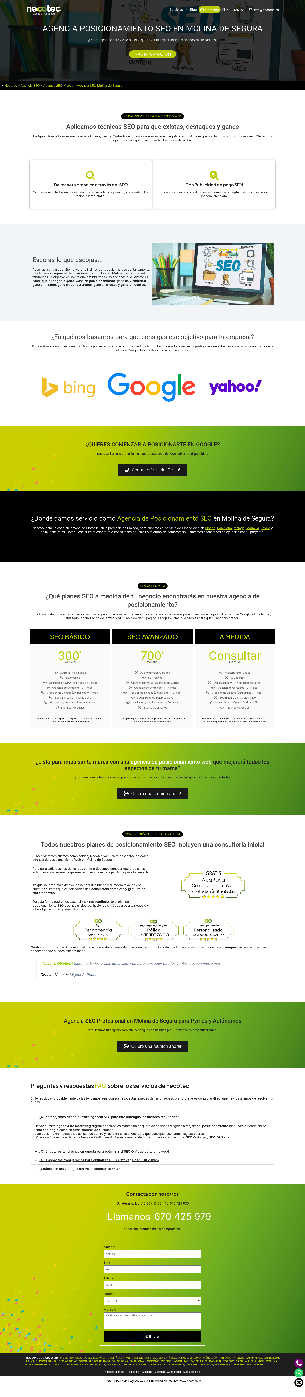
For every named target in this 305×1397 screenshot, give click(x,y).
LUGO (240, 1357)
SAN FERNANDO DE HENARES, (233, 1364)
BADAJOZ (109, 1361)
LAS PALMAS (180, 1361)
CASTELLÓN (271, 1357)
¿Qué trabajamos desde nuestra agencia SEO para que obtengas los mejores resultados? (109, 1117)
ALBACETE (95, 1361)
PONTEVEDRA (146, 1357)
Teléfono (110, 1278)
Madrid (210, 528)
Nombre (109, 1247)
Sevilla (265, 528)
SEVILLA (93, 1357)
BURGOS (41, 1361)
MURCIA (131, 1357)
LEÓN (214, 1357)
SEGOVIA (195, 1357)
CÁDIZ (240, 1361)
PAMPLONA (137, 1361)
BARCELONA (78, 1357)
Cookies (160, 1371)
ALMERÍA (250, 1361)
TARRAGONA (227, 1357)
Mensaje (110, 1309)
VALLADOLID (56, 1364)
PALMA (29, 1364)
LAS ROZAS (206, 1364)
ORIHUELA (259, 1364)
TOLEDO (228, 1361)
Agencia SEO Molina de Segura (100, 85)
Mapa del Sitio (191, 1371)
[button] (152, 116)
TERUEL (127, 1364)
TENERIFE (41, 1364)
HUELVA (29, 1361)
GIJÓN (83, 1361)
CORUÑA (271, 1361)
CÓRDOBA (87, 1364)
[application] (185, 9)
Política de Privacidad (139, 1371)
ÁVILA (172, 1357)
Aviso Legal (174, 1371)
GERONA (122, 1361)
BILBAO (100, 1364)
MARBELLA (196, 1361)
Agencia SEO (30, 85)
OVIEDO (166, 1361)
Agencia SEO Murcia (58, 85)
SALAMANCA (254, 1357)
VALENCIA (105, 1357)
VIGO (261, 1361)
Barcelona (224, 528)
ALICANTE (139, 1364)
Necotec (10, 85)
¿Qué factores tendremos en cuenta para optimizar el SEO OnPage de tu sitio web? (104, 1151)
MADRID (63, 1357)
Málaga (239, 528)
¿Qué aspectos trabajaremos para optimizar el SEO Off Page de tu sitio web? (99, 1160)
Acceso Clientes (114, 1371)
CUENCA (161, 1357)
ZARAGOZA (113, 1364)
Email (107, 1262)
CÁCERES (191, 1364)
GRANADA (72, 1364)
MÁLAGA (118, 1357)
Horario (109, 1294)
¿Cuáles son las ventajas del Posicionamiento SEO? (79, 1169)
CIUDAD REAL (213, 1361)
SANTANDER (56, 1361)
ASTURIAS (71, 1361)
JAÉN (206, 1357)
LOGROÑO (152, 1361)
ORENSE (182, 1357)
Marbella (252, 528)
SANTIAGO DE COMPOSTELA (165, 1364)
